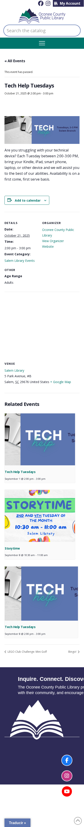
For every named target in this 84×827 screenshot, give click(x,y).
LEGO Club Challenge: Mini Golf (27, 652)
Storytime (12, 548)
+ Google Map (60, 382)
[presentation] (40, 439)
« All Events (14, 60)
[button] (42, 43)
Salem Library (14, 370)
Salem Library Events (19, 260)
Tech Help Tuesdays (20, 472)
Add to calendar (28, 200)
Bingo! (72, 652)
